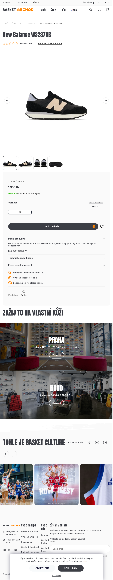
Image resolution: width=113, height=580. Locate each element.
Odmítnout (42, 568)
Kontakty (45, 535)
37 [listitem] (20, 212)
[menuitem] (43, 10)
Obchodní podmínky (31, 547)
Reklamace (26, 542)
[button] (7, 100)
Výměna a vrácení (29, 537)
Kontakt (7, 3)
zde (84, 561)
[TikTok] (89, 442)
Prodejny (22, 3)
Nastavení (56, 575)
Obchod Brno (45, 549)
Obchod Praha (45, 541)
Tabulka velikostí (96, 202)
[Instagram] (105, 442)
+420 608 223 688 (13, 541)
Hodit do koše (52, 226)
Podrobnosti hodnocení (50, 43)
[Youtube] (97, 442)
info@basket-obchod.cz (12, 533)
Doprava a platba (29, 531)
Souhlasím (70, 568)
